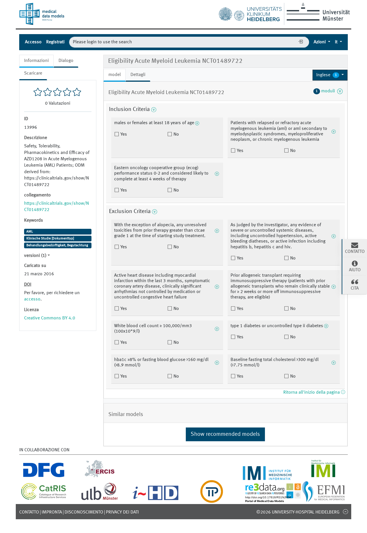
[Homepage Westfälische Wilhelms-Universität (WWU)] (317, 11)
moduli (326, 91)
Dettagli (137, 75)
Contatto (29, 512)
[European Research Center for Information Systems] (99, 476)
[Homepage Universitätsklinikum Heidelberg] (250, 12)
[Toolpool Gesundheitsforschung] (211, 499)
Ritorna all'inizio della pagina (312, 392)
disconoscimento (84, 512)
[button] (330, 75)
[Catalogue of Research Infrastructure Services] (43, 498)
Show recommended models (225, 434)
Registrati (55, 42)
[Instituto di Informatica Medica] (323, 476)
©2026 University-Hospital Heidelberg (297, 512)
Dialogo (65, 60)
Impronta (52, 512)
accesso (32, 299)
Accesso (33, 42)
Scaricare (33, 73)
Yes (123, 134)
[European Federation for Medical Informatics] (323, 499)
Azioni (320, 42)
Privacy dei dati (122, 512)
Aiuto (355, 270)
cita (355, 288)
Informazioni (36, 60)
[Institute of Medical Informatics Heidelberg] (267, 476)
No (175, 134)
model (114, 75)
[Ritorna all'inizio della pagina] (345, 511)
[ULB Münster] (99, 499)
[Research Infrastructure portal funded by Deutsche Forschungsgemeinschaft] (44, 476)
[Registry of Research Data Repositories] (277, 499)
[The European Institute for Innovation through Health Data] (155, 499)
